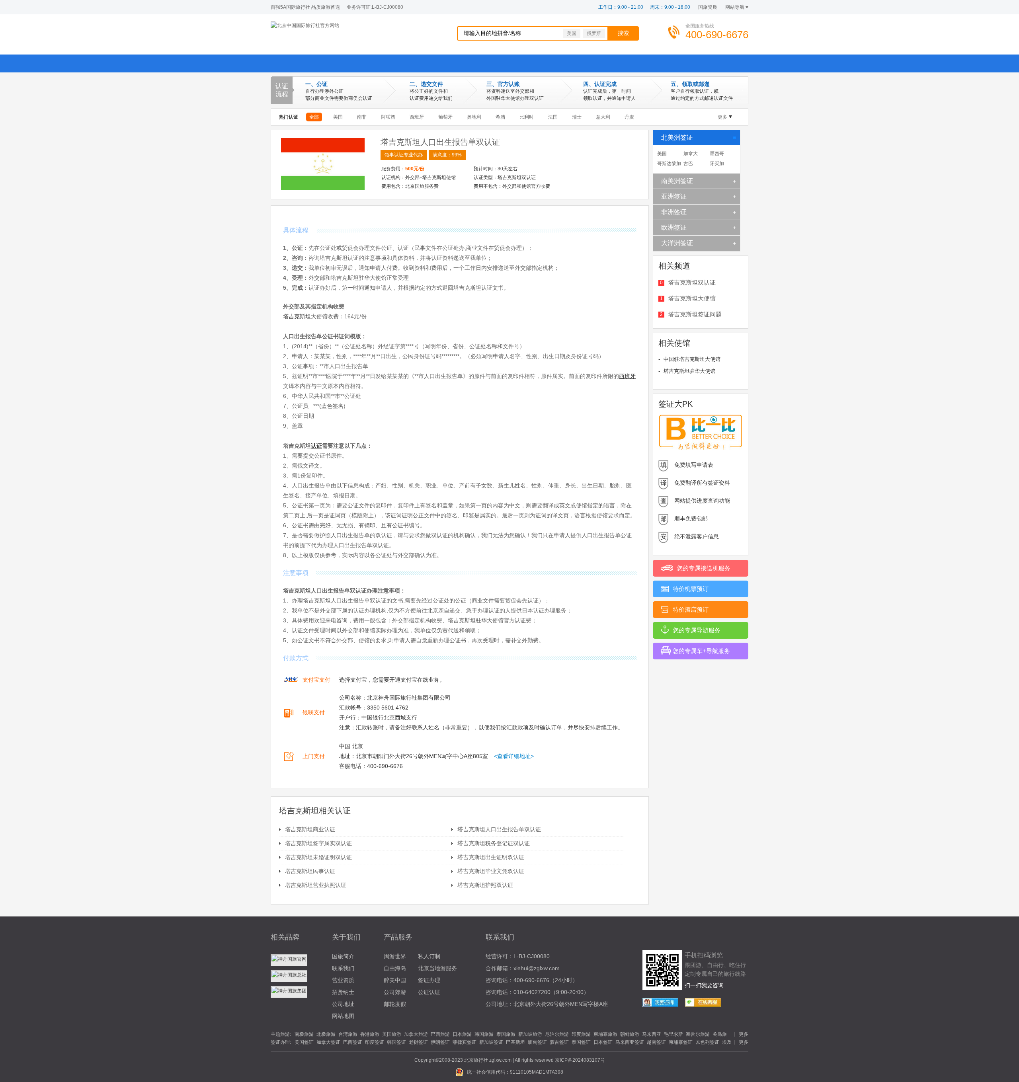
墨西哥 (717, 153)
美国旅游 (391, 1034)
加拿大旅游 (416, 1034)
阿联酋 (388, 117)
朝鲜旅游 (629, 1034)
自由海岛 (395, 968)
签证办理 (429, 980)
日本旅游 (462, 1034)
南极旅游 (304, 1034)
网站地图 (343, 1016)
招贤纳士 (343, 992)
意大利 (603, 117)
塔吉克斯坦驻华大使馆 (689, 371)
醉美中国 (395, 980)
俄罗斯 (594, 33)
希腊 (500, 117)
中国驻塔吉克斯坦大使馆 (692, 359)
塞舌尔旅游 (698, 1034)
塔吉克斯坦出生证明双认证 (490, 857)
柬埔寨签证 (681, 1042)
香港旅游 (369, 1034)
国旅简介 (343, 956)
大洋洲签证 (677, 243)
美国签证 (304, 1042)
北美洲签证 (677, 137)
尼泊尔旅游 (557, 1034)
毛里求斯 (673, 1034)
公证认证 (429, 992)
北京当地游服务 (437, 968)
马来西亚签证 (629, 1042)
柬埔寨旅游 (605, 1034)
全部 (314, 117)
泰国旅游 (505, 1034)
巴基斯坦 (515, 1042)
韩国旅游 (484, 1034)
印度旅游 (581, 1034)
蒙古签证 (559, 1042)
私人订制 (429, 956)
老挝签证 (418, 1042)
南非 (362, 117)
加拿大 (690, 153)
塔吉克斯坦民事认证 (310, 871)
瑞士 (577, 117)
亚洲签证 (674, 196)
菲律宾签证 (464, 1042)
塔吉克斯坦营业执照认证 (315, 885)
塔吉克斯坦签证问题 (695, 314)
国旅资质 (707, 7)
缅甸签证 (537, 1042)
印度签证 (374, 1042)
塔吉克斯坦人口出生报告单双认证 (440, 142)
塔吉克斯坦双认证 (692, 282)
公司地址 (343, 1004)
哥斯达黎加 (669, 163)
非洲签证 (674, 212)
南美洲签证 (677, 180)
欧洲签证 (674, 227)
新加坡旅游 (530, 1034)
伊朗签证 (440, 1042)
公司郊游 (395, 992)
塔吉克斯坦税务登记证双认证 (493, 843)
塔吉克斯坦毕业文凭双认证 (490, 871)
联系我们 (343, 968)
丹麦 (629, 117)
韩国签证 (396, 1042)
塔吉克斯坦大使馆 (692, 298)
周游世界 (395, 956)
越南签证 (656, 1042)
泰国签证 (581, 1042)
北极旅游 (326, 1034)
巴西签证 (352, 1042)
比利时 (526, 117)
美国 (571, 33)
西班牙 (417, 117)
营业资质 (343, 980)
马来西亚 (651, 1034)
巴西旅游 (440, 1034)
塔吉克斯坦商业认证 (310, 829)
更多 (722, 117)
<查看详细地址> (514, 756)
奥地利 (474, 117)
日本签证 (603, 1042)
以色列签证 (707, 1042)
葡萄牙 (445, 117)
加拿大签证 (328, 1042)
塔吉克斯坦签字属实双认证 (318, 843)
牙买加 (717, 163)
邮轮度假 (395, 1004)
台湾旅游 (347, 1034)
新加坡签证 (491, 1042)
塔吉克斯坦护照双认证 (485, 885)
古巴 (688, 163)
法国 (553, 117)
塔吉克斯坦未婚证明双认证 (318, 857)
